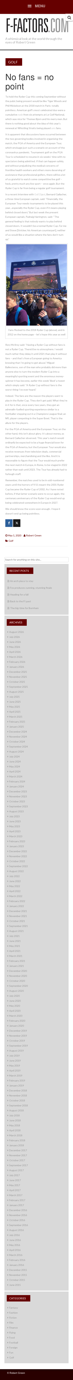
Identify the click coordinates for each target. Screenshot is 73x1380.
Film (11, 1322)
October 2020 (17, 980)
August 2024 (16, 751)
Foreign (13, 1347)
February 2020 (17, 1020)
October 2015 (17, 1279)
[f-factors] (37, 25)
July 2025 (14, 696)
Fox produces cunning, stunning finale (31, 587)
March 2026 (15, 656)
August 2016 (16, 1230)
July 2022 (14, 876)
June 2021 (15, 940)
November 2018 (18, 1095)
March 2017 (15, 1195)
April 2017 (15, 1190)
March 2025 (15, 716)
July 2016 (14, 1235)
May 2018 (14, 1125)
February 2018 (17, 1140)
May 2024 (14, 766)
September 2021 (18, 925)
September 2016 (18, 1225)
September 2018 (18, 1105)
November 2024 (18, 736)
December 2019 (18, 1030)
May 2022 (14, 886)
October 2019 (17, 1040)
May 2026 (14, 646)
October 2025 (17, 681)
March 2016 (15, 1254)
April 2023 (15, 831)
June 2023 (15, 821)
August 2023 (16, 811)
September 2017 (18, 1165)
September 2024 (18, 746)
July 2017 (14, 1175)
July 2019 (14, 1055)
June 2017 (15, 1180)
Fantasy (13, 1307)
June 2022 (15, 881)
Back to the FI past (20, 601)
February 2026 (17, 661)
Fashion (13, 1312)
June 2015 (15, 1284)
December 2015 (18, 1269)
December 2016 (18, 1210)
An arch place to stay (21, 580)
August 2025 (16, 691)
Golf (13, 62)
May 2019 (14, 1065)
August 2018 (16, 1110)
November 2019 (18, 1035)
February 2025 (17, 721)
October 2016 (17, 1220)
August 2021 (16, 930)
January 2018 (16, 1145)
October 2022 (17, 861)
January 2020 (16, 1025)
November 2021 (18, 916)
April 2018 (15, 1130)
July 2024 (14, 756)
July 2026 (14, 636)
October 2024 (17, 741)
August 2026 (16, 631)
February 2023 (17, 841)
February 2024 (17, 781)
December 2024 (18, 731)
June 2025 (15, 701)
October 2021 (17, 920)
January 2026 (16, 666)
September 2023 (18, 806)
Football (13, 1342)
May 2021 (14, 945)
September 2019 (18, 1045)
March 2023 (15, 836)
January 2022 (16, 906)
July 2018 (14, 1115)
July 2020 (14, 995)
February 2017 (17, 1200)
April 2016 (15, 1249)
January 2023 (16, 846)
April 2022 (15, 891)
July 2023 (14, 816)
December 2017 (18, 1150)
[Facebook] (9, 523)
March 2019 (15, 1075)
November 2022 (18, 856)
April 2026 (15, 651)
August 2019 (16, 1050)
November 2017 (18, 1155)
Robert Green (33, 535)
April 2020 (15, 1010)
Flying (12, 1332)
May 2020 (14, 1005)
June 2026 (15, 641)
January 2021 (16, 965)
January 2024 (16, 786)
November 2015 (18, 1274)
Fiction (13, 1317)
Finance (13, 1327)
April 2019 (15, 1070)
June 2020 (15, 1000)
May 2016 (14, 1244)
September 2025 (18, 686)
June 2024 (15, 761)
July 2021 (14, 935)
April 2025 (15, 711)
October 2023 (17, 801)
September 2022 (18, 866)
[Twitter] (16, 523)
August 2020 (16, 990)
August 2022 (16, 871)
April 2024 (15, 771)
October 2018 (17, 1100)
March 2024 (15, 776)
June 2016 (15, 1240)
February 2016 (17, 1259)
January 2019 (16, 1085)
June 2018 (15, 1120)
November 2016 (18, 1215)
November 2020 (18, 975)
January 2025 (16, 726)
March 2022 (15, 896)
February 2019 (17, 1080)
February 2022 (17, 901)
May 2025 (14, 706)
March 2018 (15, 1135)
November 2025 (18, 676)
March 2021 (15, 955)
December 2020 (18, 970)
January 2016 (16, 1264)
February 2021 (17, 960)
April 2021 (15, 950)
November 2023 (18, 796)
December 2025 (18, 671)
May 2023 (14, 826)
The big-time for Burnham (24, 608)
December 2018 (18, 1090)
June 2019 (15, 1060)
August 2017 (16, 1170)
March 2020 (15, 1015)
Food (12, 1337)
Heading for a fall (19, 594)
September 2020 (18, 985)
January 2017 (16, 1205)
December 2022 (18, 851)
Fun (11, 1352)
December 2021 (18, 911)
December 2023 (18, 791)
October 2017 (17, 1160)
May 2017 (14, 1185)
